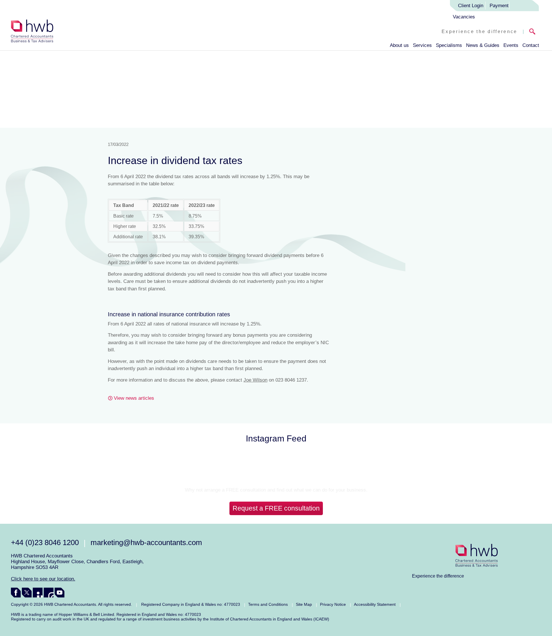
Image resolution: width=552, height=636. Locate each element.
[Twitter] (27, 592)
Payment (499, 5)
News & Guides (482, 45)
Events (510, 45)
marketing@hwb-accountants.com (146, 542)
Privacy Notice (333, 604)
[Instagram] (48, 592)
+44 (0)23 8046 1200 (45, 542)
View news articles (134, 398)
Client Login (470, 5)
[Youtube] (59, 592)
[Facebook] (16, 592)
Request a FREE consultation (276, 508)
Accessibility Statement (375, 604)
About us (399, 45)
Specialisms (449, 45)
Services (422, 45)
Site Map (304, 604)
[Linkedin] (38, 592)
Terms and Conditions (268, 604)
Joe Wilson (255, 380)
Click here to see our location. (43, 579)
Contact (530, 45)
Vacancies (464, 17)
